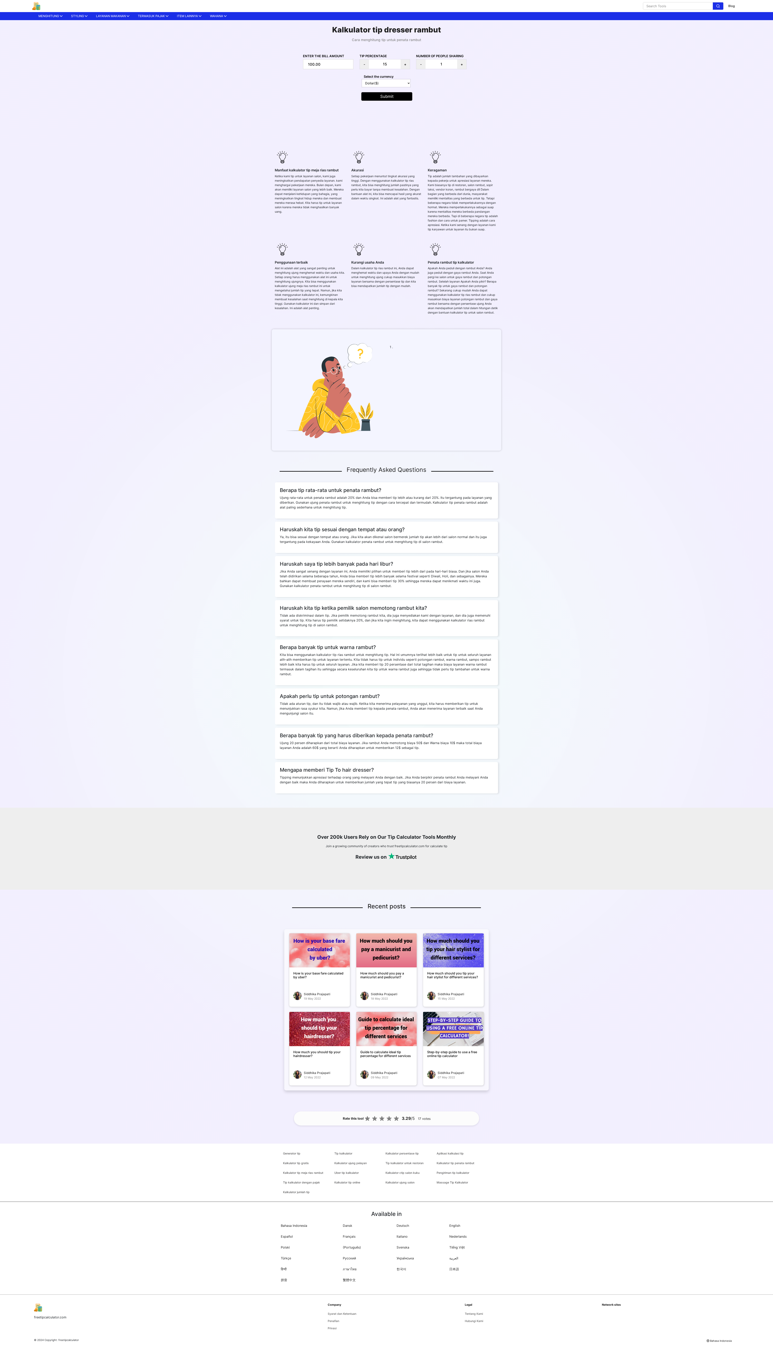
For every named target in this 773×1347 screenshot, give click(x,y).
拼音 (284, 1280)
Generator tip (291, 1153)
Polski (285, 1247)
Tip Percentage (373, 56)
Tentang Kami (474, 1313)
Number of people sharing (440, 56)
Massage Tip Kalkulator (452, 1182)
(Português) (352, 1247)
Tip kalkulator (343, 1153)
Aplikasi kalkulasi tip (450, 1153)
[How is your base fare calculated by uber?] (319, 950)
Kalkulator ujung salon (399, 1182)
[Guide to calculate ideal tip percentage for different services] (386, 1029)
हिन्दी (284, 1269)
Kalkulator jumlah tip (296, 1192)
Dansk (347, 1226)
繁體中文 (349, 1280)
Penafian (333, 1321)
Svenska (403, 1247)
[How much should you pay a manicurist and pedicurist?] (386, 950)
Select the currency (379, 77)
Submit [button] (387, 96)
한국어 (401, 1269)
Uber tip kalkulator (346, 1172)
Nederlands (458, 1236)
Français (349, 1236)
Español (287, 1236)
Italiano (402, 1236)
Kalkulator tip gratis (296, 1163)
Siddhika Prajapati (317, 994)
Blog (731, 6)
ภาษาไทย (350, 1269)
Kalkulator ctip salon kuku (402, 1172)
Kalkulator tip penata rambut (455, 1163)
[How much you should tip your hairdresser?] (319, 1029)
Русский (349, 1258)
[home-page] (36, 6)
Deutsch (403, 1226)
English (454, 1226)
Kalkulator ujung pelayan (350, 1163)
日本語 (454, 1269)
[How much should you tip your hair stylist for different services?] (453, 950)
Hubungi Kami (474, 1321)
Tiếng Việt (457, 1247)
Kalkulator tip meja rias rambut (303, 1172)
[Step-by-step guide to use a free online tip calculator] (453, 1029)
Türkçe (286, 1258)
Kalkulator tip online (347, 1182)
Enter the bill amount (323, 56)
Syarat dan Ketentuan (342, 1313)
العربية (453, 1258)
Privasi (332, 1328)
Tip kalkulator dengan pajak (301, 1182)
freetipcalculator (68, 1340)
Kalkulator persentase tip (402, 1153)
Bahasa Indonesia (294, 1226)
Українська (405, 1258)
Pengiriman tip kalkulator (453, 1172)
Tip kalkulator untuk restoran (404, 1163)
